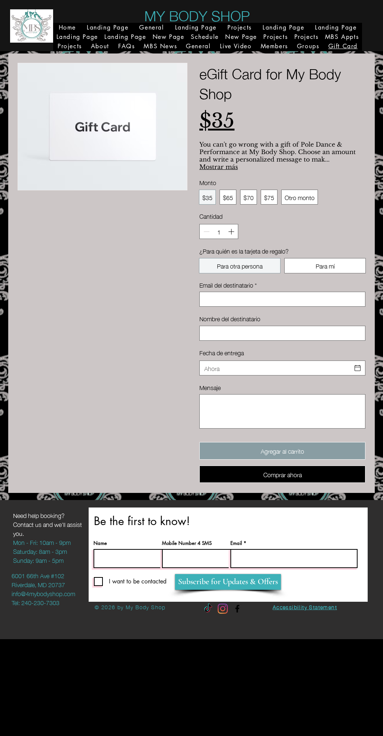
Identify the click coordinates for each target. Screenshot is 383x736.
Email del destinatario (228, 284)
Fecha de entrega (221, 352)
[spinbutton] (219, 231)
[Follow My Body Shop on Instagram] (223, 609)
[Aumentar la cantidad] (232, 231)
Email (236, 543)
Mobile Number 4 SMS (187, 543)
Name (100, 543)
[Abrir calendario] (357, 368)
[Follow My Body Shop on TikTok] (208, 609)
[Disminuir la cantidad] (205, 231)
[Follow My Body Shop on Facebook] (237, 609)
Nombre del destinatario (229, 318)
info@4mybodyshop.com (43, 593)
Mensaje (210, 387)
